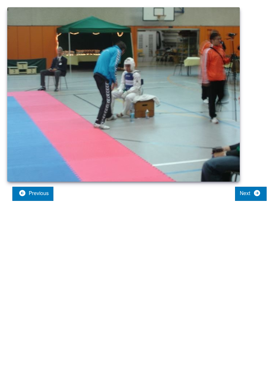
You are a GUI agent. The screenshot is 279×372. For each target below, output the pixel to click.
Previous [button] (38, 193)
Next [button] (246, 193)
